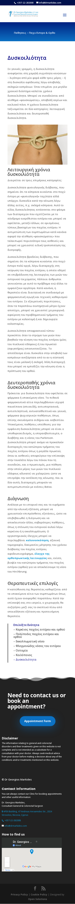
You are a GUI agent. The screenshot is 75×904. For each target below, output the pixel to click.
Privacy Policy (19, 894)
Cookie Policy (39, 894)
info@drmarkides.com (16, 825)
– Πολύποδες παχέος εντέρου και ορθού (36, 635)
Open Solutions (37, 899)
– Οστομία (20, 650)
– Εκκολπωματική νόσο (28, 641)
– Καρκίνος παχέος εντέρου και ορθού (39, 629)
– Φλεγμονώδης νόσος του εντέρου (37, 646)
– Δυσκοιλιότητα (24, 659)
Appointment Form (37, 721)
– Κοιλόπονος (22, 655)
